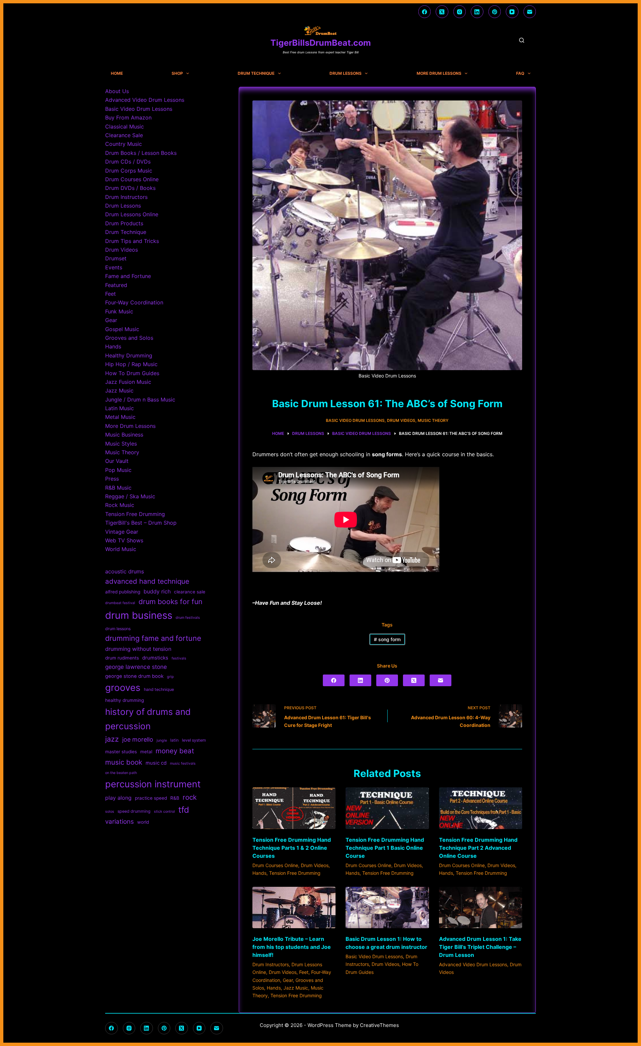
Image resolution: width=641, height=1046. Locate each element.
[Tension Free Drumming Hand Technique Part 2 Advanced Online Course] (480, 808)
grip (170, 677)
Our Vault (117, 461)
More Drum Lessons (439, 73)
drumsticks (155, 658)
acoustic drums (124, 571)
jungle (162, 740)
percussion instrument (153, 784)
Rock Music (119, 505)
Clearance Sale (124, 135)
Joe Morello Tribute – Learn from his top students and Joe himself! (291, 947)
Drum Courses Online (275, 865)
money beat (175, 751)
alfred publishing (122, 591)
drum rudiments (122, 658)
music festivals (183, 763)
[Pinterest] (494, 11)
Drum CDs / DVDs (128, 161)
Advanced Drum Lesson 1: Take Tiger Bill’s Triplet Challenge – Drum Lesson (480, 947)
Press (112, 478)
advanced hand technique (147, 581)
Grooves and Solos (129, 337)
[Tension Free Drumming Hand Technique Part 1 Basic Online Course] (387, 808)
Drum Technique (256, 73)
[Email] (529, 11)
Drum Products (124, 223)
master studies (121, 751)
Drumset (116, 258)
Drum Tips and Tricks (132, 241)
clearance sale (189, 591)
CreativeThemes (379, 1025)
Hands (259, 873)
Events (113, 267)
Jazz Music (295, 988)
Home (117, 73)
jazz (112, 739)
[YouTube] (512, 11)
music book (123, 762)
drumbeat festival (120, 603)
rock (190, 797)
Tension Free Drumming (294, 873)
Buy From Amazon (128, 117)
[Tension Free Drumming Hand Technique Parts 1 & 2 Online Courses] (294, 808)
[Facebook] (424, 11)
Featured (116, 285)
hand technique (159, 689)
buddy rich (157, 591)
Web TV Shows (124, 540)
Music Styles (121, 443)
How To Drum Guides (132, 373)
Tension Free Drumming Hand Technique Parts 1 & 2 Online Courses (291, 847)
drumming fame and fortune (153, 638)
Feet (303, 972)
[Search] (521, 40)
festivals (179, 658)
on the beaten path (121, 773)
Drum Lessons (346, 73)
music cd (156, 763)
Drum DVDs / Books (130, 188)
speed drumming (134, 811)
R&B (174, 798)
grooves (123, 687)
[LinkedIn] (477, 11)
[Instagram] (459, 11)
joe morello (137, 739)
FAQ (520, 73)
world (143, 822)
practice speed (151, 798)
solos (109, 811)
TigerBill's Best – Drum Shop (141, 522)
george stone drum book (134, 676)
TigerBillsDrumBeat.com (320, 43)
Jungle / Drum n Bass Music (140, 399)
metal (146, 751)
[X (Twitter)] (442, 11)
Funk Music (119, 311)
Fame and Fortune (128, 276)
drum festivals (188, 617)
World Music (120, 549)
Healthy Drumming (128, 355)
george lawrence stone (136, 666)
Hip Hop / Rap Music (131, 364)
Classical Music (124, 126)
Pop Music (118, 470)
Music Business (124, 434)
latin (174, 740)
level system (194, 740)
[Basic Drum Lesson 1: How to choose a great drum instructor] (387, 908)
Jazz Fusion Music (128, 381)
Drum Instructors (270, 964)
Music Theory (433, 420)
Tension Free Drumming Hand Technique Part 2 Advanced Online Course (478, 847)
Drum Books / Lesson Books (141, 153)
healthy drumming (124, 700)
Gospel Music (122, 329)
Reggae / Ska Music (130, 496)
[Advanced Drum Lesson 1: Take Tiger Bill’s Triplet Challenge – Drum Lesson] (480, 908)
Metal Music (120, 417)
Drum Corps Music (128, 170)
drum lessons (118, 628)
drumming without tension (138, 648)
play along (118, 797)
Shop (177, 73)
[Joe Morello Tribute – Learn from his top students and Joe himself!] (294, 908)
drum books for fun (170, 601)
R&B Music (118, 487)
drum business (138, 615)
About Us (117, 91)
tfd (183, 810)
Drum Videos (401, 420)
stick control (164, 811)
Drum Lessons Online (131, 214)
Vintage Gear (121, 531)
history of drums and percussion (148, 719)
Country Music (123, 144)
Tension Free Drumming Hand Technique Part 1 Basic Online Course (385, 847)
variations (119, 821)
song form (387, 639)
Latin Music (119, 408)
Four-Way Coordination (134, 302)
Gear (288, 980)
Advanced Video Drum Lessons (473, 964)
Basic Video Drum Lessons (355, 420)
